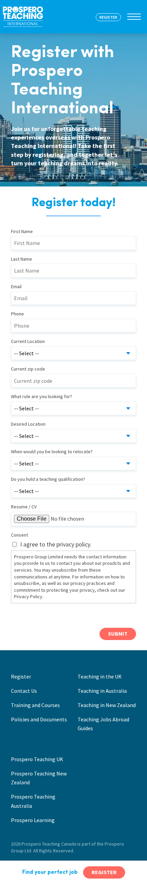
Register (21, 676)
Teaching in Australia (102, 690)
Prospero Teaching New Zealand (39, 778)
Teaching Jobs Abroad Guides (103, 724)
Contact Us (24, 690)
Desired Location (28, 424)
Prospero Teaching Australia (33, 801)
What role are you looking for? (41, 396)
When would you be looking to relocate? (52, 451)
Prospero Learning (33, 820)
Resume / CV (24, 507)
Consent (19, 535)
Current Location (28, 341)
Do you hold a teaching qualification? (48, 479)
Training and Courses (35, 705)
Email (16, 286)
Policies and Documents (39, 719)
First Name (22, 231)
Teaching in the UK (100, 676)
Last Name (21, 259)
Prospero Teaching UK (37, 759)
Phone (17, 314)
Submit (118, 633)
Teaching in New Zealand (107, 705)
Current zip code (28, 369)
